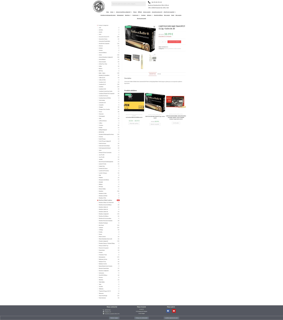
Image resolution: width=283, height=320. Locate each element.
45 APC (100, 32)
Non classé (101, 225)
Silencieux (101, 279)
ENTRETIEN (101, 132)
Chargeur (101, 107)
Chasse (135, 12)
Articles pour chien (103, 64)
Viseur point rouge (103, 295)
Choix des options (134, 123)
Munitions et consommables (105, 218)
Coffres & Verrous (103, 120)
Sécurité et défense (158, 15)
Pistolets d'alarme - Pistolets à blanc (107, 243)
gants (100, 150)
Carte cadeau (102, 100)
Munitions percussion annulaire (137, 115)
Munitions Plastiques (103, 223)
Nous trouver (141, 307)
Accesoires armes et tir (157, 12)
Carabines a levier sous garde (105, 91)
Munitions (127, 15)
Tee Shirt (101, 286)
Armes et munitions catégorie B (123, 12)
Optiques (149, 15)
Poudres (101, 252)
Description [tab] (152, 73)
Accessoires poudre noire (104, 41)
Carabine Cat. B (102, 82)
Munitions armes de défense (105, 204)
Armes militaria (102, 59)
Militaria (140, 12)
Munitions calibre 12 (103, 207)
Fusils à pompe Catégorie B (105, 141)
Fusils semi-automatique (104, 145)
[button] (112, 12)
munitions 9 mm (102, 198)
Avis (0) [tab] (159, 73)
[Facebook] (168, 311)
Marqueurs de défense (104, 179)
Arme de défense (102, 52)
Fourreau (101, 136)
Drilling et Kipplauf (103, 129)
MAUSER (101, 182)
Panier (172, 15)
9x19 (100, 34)
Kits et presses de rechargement (106, 161)
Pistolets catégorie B (103, 241)
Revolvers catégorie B (103, 270)
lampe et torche (102, 163)
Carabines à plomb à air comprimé (106, 93)
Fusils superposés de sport (105, 148)
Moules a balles (102, 188)
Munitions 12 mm (102, 193)
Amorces (101, 45)
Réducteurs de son (103, 259)
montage (101, 186)
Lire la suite (176, 123)
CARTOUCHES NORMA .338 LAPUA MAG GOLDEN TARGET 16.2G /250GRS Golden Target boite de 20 (176, 117)
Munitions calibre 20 (103, 211)
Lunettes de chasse (103, 168)
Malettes (101, 177)
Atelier (100, 66)
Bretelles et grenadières (104, 75)
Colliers (100, 123)
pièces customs (102, 236)
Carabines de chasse (103, 95)
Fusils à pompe (102, 139)
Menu (107, 12)
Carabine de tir (102, 84)
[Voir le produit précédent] (182, 26)
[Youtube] (174, 311)
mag (100, 175)
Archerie (101, 48)
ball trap (101, 70)
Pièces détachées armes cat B (105, 238)
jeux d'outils (101, 154)
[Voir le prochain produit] (185, 26)
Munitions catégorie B (103, 213)
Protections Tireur (103, 254)
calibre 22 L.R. (128, 114)
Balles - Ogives (102, 73)
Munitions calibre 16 (103, 209)
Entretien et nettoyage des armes (108, 15)
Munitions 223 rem (103, 195)
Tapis (100, 284)
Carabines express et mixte (105, 98)
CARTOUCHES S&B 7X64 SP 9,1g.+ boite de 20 (155, 117)
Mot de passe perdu (141, 18)
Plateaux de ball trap (103, 245)
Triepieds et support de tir (105, 291)
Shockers (101, 277)
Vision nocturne (102, 297)
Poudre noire (135, 15)
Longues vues (102, 166)
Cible (100, 118)
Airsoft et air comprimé (169, 12)
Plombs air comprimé (103, 248)
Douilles (100, 127)
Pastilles (100, 232)
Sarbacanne (101, 273)
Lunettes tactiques (103, 173)
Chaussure (101, 114)
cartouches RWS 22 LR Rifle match (134, 117)
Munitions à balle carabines (175, 48)
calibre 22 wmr (102, 79)
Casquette (101, 104)
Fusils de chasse (102, 143)
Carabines (101, 86)
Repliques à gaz (102, 261)
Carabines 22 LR (102, 89)
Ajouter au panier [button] (155, 124)
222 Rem (101, 29)
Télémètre (101, 288)
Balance (100, 68)
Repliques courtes (103, 263)
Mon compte (167, 15)
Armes (111, 12)
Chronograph (102, 116)
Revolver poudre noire (104, 268)
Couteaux (143, 15)
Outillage (101, 229)
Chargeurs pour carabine (104, 109)
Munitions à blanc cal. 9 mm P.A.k (106, 202)
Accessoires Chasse (103, 39)
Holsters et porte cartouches (105, 152)
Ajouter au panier (174, 41)
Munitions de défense (103, 216)
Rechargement (120, 15)
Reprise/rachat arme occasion (105, 266)
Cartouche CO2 (102, 102)
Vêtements (101, 293)
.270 (100, 27)
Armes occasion (146, 12)
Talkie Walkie (102, 282)
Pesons (100, 234)
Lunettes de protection (104, 170)
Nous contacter (112, 307)
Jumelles (101, 159)
